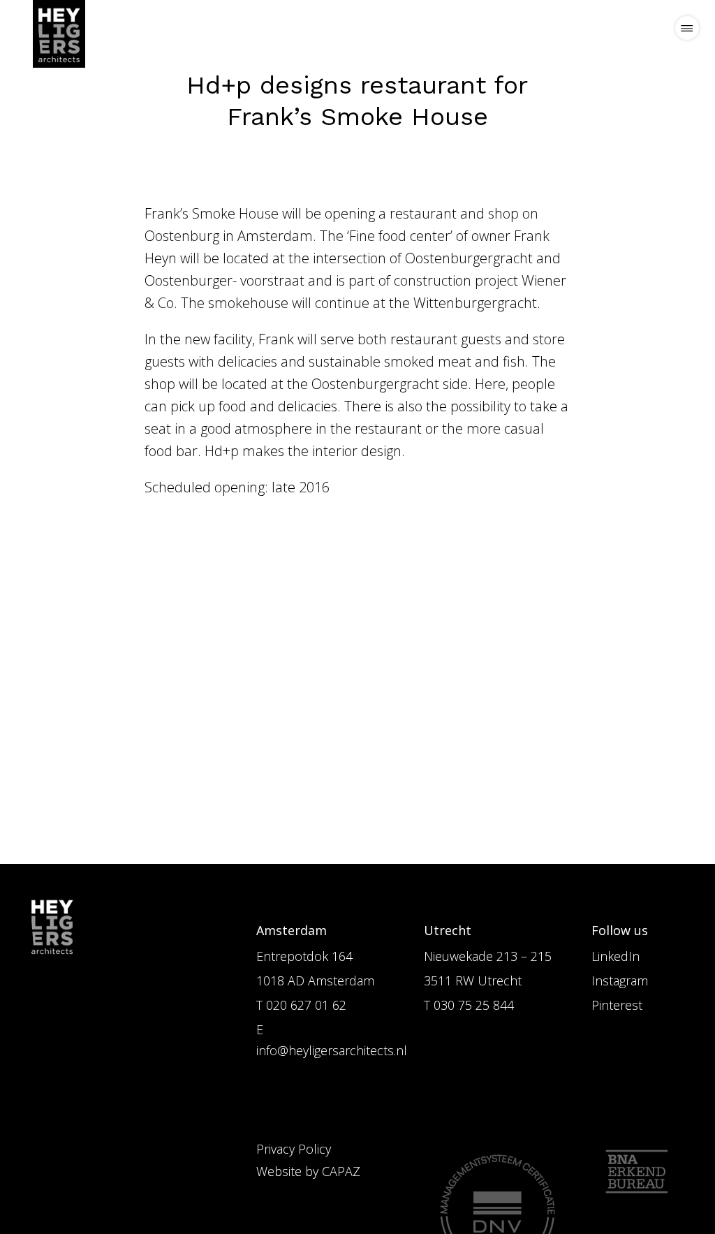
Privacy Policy (293, 1148)
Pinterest (616, 1005)
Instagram (619, 980)
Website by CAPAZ (308, 1171)
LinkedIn (615, 956)
